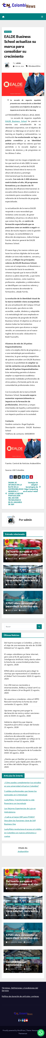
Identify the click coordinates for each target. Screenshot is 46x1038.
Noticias (8, 32)
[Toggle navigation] (42, 17)
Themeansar (22, 1033)
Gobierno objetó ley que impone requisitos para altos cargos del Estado (21, 723)
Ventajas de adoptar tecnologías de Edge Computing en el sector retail (30, 486)
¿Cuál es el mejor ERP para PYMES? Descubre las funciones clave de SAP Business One (20, 820)
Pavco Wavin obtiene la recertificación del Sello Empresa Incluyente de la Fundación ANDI (23, 750)
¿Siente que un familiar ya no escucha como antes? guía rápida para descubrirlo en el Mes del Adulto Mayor (22, 761)
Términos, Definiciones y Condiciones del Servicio (20, 989)
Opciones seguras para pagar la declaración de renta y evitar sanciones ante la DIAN (21, 713)
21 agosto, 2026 (15, 888)
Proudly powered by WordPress (14, 1030)
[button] (40, 1032)
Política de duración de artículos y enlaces (20, 996)
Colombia (9, 548)
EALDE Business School (16, 121)
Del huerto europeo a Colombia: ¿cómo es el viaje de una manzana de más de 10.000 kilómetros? (23, 555)
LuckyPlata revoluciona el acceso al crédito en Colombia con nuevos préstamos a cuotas (22, 833)
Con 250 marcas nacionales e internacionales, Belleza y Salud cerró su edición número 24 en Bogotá (22, 687)
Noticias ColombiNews (31, 548)
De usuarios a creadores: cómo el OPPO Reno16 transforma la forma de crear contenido (21, 701)
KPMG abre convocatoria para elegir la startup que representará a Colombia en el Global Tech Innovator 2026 (22, 673)
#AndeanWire (34, 65)
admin (18, 63)
